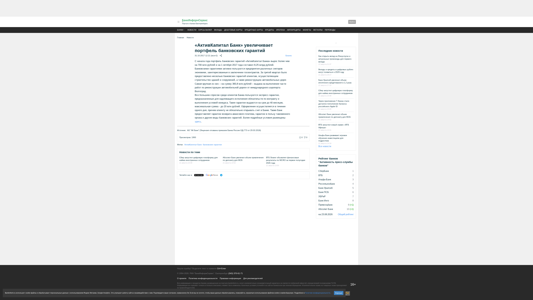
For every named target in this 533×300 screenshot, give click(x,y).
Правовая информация (230, 278)
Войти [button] (352, 22)
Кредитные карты (254, 30)
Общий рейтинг (346, 214)
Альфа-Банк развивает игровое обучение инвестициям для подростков (332, 138)
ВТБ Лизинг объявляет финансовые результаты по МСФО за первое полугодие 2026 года (285, 160)
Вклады (218, 30)
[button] (178, 21)
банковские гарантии (212, 144)
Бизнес (289, 55)
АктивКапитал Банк (193, 144)
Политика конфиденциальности (203, 278)
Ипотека (280, 30)
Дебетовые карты (233, 30)
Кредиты (269, 30)
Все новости (324, 146)
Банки (180, 30)
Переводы (330, 30)
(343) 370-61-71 (235, 273)
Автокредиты (294, 30)
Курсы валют (205, 30)
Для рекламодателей (253, 278)
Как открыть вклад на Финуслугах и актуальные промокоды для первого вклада (334, 59)
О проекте (181, 278)
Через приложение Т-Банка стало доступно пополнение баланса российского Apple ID (333, 104)
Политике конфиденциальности (317, 293)
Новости (191, 30)
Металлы (318, 30)
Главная (180, 38)
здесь (198, 121)
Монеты (307, 30)
